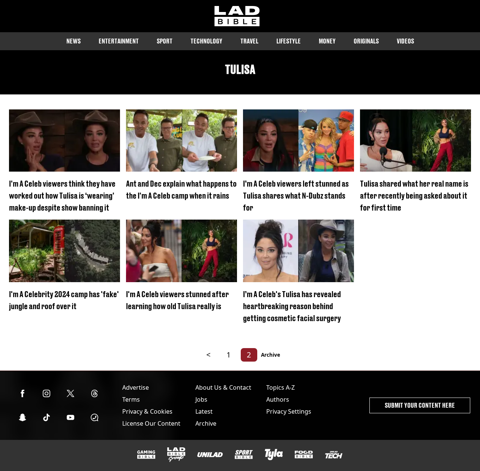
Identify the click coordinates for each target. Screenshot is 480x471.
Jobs (201, 399)
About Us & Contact (223, 387)
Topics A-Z (280, 387)
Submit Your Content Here (420, 405)
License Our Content (151, 423)
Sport (164, 41)
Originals (366, 41)
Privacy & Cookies (147, 411)
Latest (204, 411)
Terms (131, 399)
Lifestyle (288, 41)
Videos (405, 41)
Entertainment (119, 41)
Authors (277, 399)
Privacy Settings (288, 411)
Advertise (135, 387)
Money (327, 41)
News (73, 41)
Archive (270, 354)
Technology (206, 41)
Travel (249, 41)
